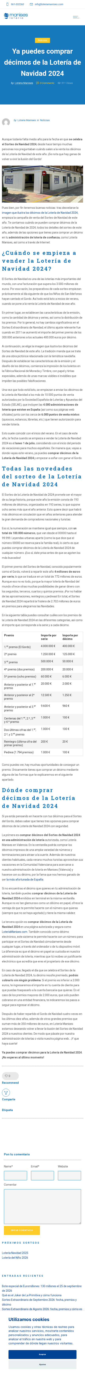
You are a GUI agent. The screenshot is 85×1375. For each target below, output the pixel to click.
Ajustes (42, 1364)
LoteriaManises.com (14, 931)
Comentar (10, 1184)
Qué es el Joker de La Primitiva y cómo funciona (31, 1295)
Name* (8, 1166)
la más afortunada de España (25, 879)
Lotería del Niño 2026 (15, 1257)
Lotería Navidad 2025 (15, 1252)
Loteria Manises (24, 83)
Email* (35, 1166)
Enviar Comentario (22, 1230)
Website (63, 1166)
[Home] (16, 17)
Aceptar (42, 1354)
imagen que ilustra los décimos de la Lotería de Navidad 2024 (40, 212)
